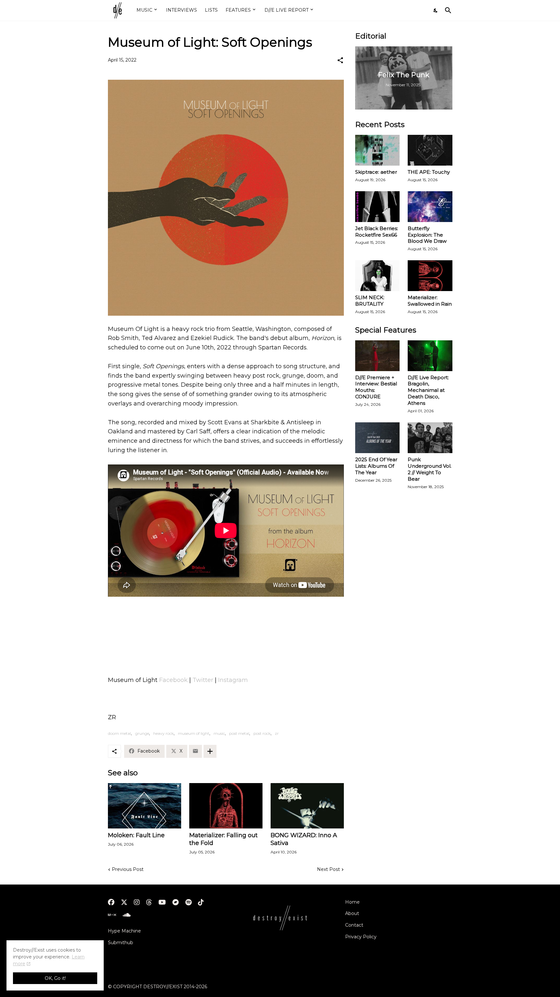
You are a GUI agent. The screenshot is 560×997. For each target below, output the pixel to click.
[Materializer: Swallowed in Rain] (430, 275)
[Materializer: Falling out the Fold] (225, 805)
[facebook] (111, 902)
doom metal (119, 733)
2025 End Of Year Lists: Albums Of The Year (376, 465)
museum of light (193, 733)
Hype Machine (124, 931)
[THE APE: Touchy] (430, 150)
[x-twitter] (124, 902)
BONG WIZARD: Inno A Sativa (304, 839)
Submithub (120, 942)
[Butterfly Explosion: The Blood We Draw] (430, 206)
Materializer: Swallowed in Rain (430, 300)
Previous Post (128, 869)
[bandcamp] (175, 902)
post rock (262, 733)
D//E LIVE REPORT (286, 10)
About (352, 913)
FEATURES (238, 10)
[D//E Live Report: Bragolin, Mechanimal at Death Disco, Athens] (430, 355)
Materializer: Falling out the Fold (223, 839)
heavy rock (163, 733)
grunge (142, 733)
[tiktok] (201, 902)
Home (352, 902)
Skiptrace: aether (376, 172)
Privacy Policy (361, 937)
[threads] (149, 902)
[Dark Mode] (435, 10)
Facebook (173, 680)
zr (277, 733)
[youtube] (162, 902)
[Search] (446, 10)
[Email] (195, 751)
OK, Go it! (55, 978)
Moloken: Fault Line (136, 835)
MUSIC (144, 10)
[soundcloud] (126, 915)
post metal (239, 733)
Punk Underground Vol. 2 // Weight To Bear (429, 469)
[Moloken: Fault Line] (144, 805)
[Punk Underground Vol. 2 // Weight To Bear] (430, 437)
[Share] (340, 60)
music (219, 733)
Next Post (328, 869)
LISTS (211, 10)
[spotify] (188, 902)
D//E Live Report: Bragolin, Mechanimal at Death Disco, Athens (428, 390)
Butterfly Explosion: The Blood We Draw (427, 234)
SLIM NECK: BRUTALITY (369, 300)
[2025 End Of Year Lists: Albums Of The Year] (377, 437)
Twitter (202, 680)
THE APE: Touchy (429, 172)
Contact (354, 925)
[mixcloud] (112, 915)
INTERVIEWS (181, 10)
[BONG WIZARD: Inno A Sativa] (307, 805)
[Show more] (210, 751)
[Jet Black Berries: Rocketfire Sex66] (377, 206)
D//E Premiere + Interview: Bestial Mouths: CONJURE (376, 387)
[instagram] (137, 902)
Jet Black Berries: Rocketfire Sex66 (376, 231)
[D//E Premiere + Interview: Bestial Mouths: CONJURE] (377, 355)
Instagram (233, 680)
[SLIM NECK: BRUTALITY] (377, 275)
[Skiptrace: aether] (377, 150)
